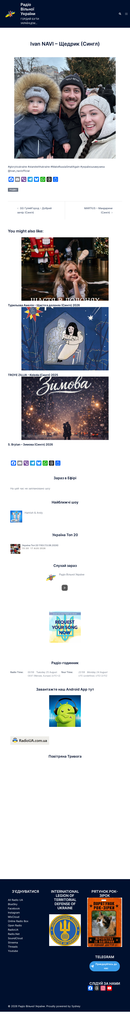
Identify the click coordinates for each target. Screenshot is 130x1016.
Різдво (13, 190)
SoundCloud (15, 938)
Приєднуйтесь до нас (106, 966)
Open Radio (15, 925)
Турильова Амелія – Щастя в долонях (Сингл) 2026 (44, 305)
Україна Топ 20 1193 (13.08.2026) (40, 545)
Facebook (14, 908)
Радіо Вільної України (28, 9)
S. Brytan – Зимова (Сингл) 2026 (30, 444)
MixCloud (13, 916)
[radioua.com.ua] (29, 740)
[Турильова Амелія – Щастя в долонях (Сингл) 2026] (65, 268)
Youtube (13, 950)
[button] (120, 14)
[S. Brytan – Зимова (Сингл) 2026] (65, 408)
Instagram (14, 912)
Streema (13, 942)
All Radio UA (15, 899)
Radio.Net (14, 934)
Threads (13, 946)
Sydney (76, 1006)
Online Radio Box (18, 921)
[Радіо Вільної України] (10, 14)
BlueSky (12, 904)
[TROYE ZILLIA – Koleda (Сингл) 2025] (65, 338)
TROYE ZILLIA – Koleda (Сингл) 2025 (33, 375)
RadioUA (13, 929)
